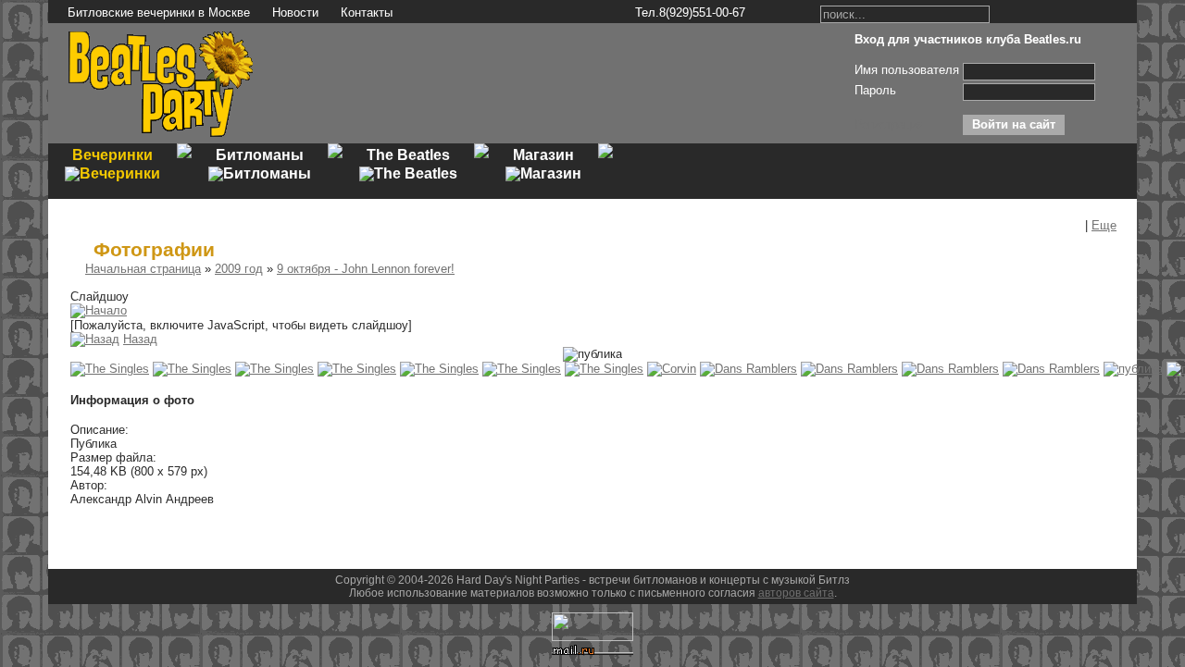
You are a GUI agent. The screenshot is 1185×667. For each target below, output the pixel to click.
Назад (140, 339)
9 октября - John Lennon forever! (366, 269)
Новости (295, 12)
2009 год (239, 269)
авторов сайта (796, 593)
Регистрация (889, 124)
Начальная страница (143, 269)
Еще (1103, 225)
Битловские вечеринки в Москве (159, 12)
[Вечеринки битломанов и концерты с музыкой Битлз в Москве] (161, 135)
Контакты (367, 12)
